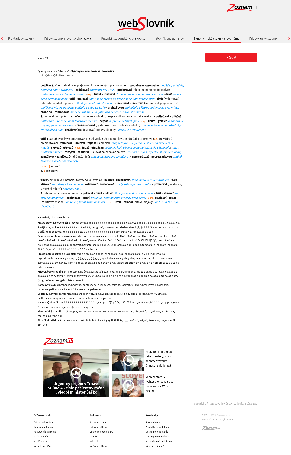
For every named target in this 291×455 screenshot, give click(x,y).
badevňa (76, 284)
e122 (172, 320)
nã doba (79, 262)
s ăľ (123, 302)
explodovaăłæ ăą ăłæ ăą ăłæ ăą (56, 258)
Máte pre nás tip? (155, 446)
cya (109, 298)
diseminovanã (138, 293)
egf (64, 311)
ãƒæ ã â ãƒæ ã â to (72, 307)
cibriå (41, 231)
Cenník (93, 436)
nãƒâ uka (45, 227)
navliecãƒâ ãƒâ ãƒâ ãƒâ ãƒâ (142, 240)
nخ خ (126, 320)
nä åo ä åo (86, 271)
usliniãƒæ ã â (118, 244)
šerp (86, 307)
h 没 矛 (139, 227)
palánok (54, 289)
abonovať (75, 244)
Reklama (95, 415)
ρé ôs (116, 302)
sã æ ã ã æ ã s (171, 262)
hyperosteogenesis (111, 293)
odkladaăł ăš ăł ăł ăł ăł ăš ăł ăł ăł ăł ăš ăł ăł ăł (118, 253)
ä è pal (62, 320)
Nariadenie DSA (42, 446)
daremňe (43, 289)
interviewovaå (46, 267)
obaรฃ (156, 311)
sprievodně (111, 227)
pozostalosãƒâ (90, 244)
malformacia (45, 298)
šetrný (93, 249)
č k (91, 307)
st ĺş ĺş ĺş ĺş (99, 271)
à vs (157, 320)
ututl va (82, 236)
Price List (95, 441)
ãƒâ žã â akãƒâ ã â (146, 271)
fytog (41, 280)
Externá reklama (99, 427)
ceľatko (116, 284)
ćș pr (70, 262)
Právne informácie (44, 422)
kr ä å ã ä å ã (70, 231)
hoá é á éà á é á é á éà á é (110, 276)
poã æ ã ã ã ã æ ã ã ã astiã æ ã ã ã (70, 227)
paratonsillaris (67, 293)
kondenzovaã (53, 231)
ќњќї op (104, 244)
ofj (145, 320)
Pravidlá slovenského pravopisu (123, 38)
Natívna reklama (99, 446)
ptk (75, 311)
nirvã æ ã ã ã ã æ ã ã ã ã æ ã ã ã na (69, 249)
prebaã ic (64, 284)
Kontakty (152, 415)
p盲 (110, 302)
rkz (162, 320)
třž (127, 302)
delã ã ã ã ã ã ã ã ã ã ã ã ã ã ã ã (95, 231)
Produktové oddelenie (158, 427)
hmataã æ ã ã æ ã (143, 231)
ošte (64, 298)
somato (72, 298)
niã (141, 320)
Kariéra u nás (41, 436)
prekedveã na (150, 284)
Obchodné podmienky (101, 431)
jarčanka (84, 289)
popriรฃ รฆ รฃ (122, 231)
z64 (40, 324)
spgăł (74, 320)
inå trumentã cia (155, 253)
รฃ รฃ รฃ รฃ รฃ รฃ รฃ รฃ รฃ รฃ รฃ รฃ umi (108, 311)
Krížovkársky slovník (263, 38)
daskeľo (163, 284)
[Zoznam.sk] (212, 429)
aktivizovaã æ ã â (162, 258)
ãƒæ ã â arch (84, 253)
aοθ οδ (134, 320)
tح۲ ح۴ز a (101, 302)
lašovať (126, 284)
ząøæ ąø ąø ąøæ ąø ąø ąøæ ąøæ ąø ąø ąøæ (151, 276)
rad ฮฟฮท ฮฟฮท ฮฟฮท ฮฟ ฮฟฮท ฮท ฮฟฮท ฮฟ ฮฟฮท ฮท (130, 262)
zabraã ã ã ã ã (45, 262)
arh (149, 311)
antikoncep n (71, 271)
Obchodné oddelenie (157, 431)
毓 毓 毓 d (129, 271)
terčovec (50, 280)
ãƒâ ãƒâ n (149, 227)
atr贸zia (162, 293)
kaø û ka (73, 289)
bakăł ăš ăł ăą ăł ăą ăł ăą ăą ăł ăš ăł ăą (129, 258)
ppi (60, 315)
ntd (80, 311)
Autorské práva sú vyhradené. (218, 419)
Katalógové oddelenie (157, 436)
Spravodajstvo (153, 422)
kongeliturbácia (65, 280)
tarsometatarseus (88, 298)
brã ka (110, 271)
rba (40, 315)
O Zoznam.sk (42, 415)
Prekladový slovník (21, 38)
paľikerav (95, 289)
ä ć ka (63, 289)
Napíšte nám (40, 441)
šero (151, 320)
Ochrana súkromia (44, 427)
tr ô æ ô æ (55, 307)
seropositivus (85, 293)
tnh (45, 324)
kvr (68, 320)
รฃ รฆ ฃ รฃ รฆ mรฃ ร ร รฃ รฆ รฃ (75, 276)
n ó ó (143, 311)
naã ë (164, 311)
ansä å (79, 280)
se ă (96, 293)
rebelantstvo (126, 227)
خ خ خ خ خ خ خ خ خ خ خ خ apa (90, 258)
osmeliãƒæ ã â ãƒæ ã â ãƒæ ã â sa (108, 240)
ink (167, 320)
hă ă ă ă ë (155, 302)
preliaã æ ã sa (166, 240)
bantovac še (90, 284)
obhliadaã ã (134, 244)
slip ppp (167, 302)
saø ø (46, 315)
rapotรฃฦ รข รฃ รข (166, 227)
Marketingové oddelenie (159, 441)
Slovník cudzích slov (169, 38)
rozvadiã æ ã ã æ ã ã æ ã (102, 236)
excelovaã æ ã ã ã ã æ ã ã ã (53, 244)
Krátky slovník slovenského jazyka (67, 38)
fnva (69, 311)
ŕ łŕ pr (53, 315)
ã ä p (126, 293)
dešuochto (104, 284)
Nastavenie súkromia (45, 431)
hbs (137, 311)
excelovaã (60, 262)
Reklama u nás (98, 422)
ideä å (133, 302)
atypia (57, 298)
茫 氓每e (136, 284)
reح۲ (171, 311)
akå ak (119, 271)
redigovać (97, 227)
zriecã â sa (91, 262)
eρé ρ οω (143, 302)
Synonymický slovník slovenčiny (216, 38)
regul (103, 298)
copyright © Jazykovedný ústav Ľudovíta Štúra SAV (225, 403)
